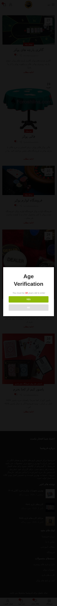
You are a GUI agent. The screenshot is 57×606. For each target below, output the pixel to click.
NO (28, 307)
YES (28, 299)
